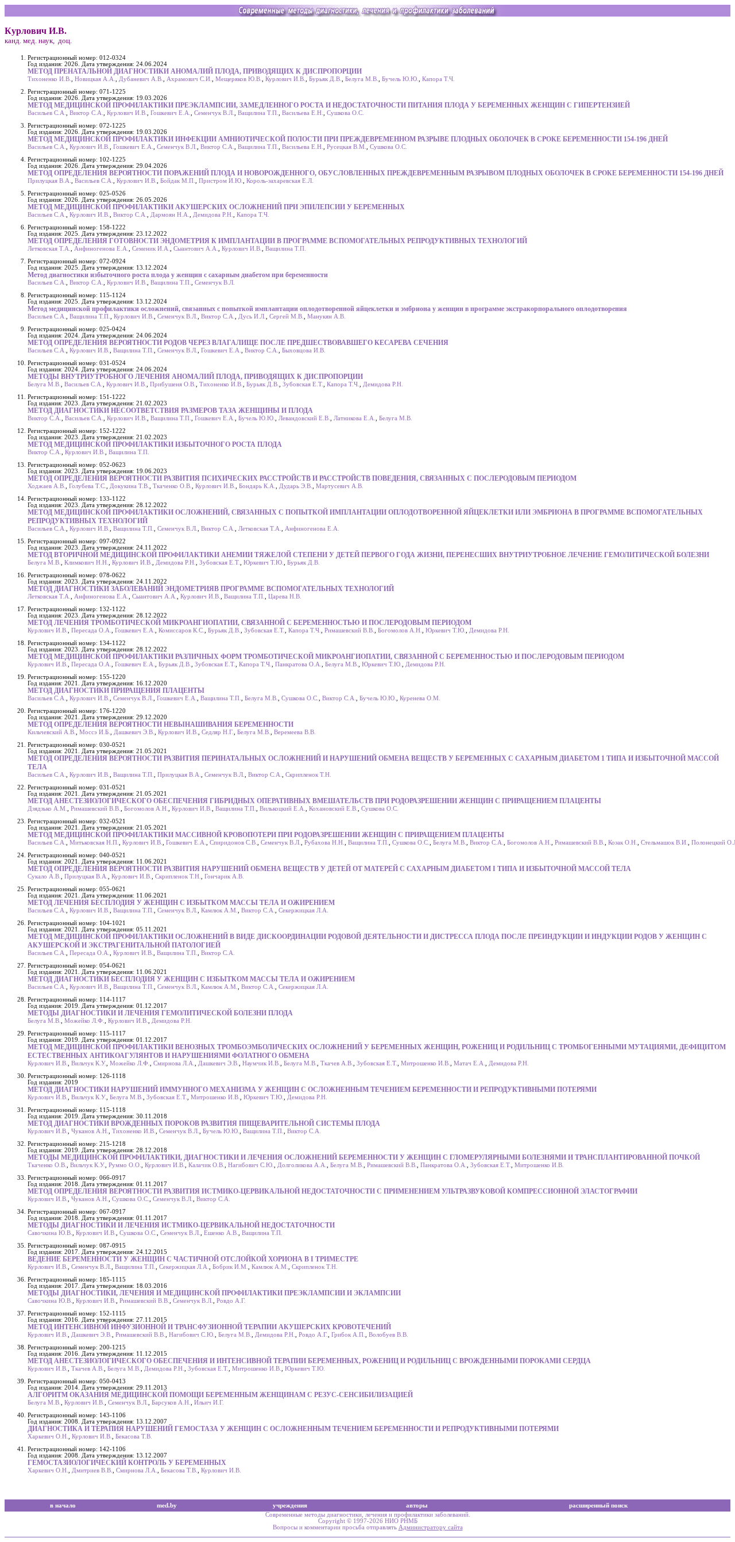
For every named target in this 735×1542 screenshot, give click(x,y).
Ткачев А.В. (336, 1063)
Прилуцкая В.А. (49, 181)
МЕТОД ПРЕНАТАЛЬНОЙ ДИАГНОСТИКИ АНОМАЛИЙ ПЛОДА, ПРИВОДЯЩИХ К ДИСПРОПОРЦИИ (195, 71)
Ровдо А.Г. (231, 1301)
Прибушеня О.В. (173, 384)
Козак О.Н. (622, 842)
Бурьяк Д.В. (325, 79)
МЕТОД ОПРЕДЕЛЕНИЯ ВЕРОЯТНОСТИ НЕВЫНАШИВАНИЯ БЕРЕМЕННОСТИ (160, 724)
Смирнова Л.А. (174, 1063)
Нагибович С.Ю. (251, 1165)
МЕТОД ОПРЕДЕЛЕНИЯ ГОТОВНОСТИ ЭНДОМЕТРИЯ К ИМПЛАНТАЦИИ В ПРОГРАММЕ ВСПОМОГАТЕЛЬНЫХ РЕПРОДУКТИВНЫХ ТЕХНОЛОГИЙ (277, 241)
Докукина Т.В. (129, 486)
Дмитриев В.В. (92, 1470)
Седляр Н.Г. (218, 732)
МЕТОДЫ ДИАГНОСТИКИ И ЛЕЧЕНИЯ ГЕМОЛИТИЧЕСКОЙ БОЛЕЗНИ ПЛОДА (160, 1013)
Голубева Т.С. (87, 486)
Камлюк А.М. (219, 910)
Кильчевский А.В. (52, 732)
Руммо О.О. (125, 1165)
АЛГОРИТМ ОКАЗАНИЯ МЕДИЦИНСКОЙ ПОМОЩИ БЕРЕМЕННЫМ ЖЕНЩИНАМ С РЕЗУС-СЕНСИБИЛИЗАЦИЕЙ (220, 1395)
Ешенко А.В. (221, 1233)
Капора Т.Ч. (438, 79)
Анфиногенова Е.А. (101, 249)
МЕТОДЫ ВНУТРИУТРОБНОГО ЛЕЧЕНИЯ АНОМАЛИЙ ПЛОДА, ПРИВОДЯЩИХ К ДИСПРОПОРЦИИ (195, 377)
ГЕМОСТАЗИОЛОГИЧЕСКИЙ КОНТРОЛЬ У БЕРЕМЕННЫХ (127, 1463)
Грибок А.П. (348, 1335)
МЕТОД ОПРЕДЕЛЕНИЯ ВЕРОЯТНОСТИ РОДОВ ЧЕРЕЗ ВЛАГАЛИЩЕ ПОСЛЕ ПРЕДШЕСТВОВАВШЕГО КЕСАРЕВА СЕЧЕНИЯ (238, 343)
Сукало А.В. (44, 876)
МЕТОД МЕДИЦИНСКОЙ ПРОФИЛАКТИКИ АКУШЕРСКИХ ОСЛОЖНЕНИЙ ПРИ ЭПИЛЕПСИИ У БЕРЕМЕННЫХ (216, 207)
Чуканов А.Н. (90, 1131)
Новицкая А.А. (95, 79)
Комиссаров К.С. (181, 630)
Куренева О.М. (420, 698)
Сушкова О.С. (345, 113)
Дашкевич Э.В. (134, 732)
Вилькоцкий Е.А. (282, 808)
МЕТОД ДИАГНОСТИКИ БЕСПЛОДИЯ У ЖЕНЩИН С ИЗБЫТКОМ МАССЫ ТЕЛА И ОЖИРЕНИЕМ (191, 979)
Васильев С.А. (47, 113)
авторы (417, 1505)
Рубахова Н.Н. (324, 842)
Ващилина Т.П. (258, 113)
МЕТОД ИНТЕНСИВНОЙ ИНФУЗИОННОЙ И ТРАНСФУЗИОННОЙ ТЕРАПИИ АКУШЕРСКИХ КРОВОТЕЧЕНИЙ (209, 1327)
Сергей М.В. (286, 316)
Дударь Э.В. (295, 486)
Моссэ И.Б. (94, 732)
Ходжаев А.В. (46, 486)
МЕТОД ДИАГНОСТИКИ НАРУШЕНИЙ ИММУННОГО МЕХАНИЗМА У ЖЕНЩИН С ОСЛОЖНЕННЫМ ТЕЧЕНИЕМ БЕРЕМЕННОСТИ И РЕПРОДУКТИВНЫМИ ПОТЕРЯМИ (312, 1089)
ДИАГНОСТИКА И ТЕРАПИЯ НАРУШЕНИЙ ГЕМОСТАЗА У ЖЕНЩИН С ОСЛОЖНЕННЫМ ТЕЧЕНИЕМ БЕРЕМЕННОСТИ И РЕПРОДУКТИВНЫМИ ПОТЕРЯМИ (293, 1429)
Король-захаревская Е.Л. (280, 181)
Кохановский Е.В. (333, 808)
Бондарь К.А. (257, 486)
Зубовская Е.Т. (303, 384)
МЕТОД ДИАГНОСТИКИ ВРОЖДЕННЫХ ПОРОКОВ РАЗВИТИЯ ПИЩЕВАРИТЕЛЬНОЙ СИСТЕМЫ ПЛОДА (204, 1123)
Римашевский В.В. (349, 630)
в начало (63, 1505)
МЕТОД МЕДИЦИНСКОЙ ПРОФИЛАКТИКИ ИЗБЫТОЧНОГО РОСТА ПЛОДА (155, 444)
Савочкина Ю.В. (50, 1233)
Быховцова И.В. (304, 350)
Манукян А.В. (326, 316)
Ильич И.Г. (209, 1402)
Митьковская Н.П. (94, 842)
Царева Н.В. (284, 596)
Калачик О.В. (206, 1165)
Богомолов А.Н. (400, 630)
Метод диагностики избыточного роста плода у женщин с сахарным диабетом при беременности (178, 275)
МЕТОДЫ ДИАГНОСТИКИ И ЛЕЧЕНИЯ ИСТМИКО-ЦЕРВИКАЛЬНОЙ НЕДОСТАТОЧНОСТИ (181, 1225)
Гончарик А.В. (224, 876)
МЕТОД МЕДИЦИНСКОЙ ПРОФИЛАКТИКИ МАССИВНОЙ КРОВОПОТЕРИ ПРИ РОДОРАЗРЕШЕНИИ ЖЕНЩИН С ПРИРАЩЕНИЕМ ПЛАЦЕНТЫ (266, 835)
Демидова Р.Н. (213, 215)
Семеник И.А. (151, 249)
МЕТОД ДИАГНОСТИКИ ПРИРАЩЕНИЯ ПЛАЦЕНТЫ (116, 690)
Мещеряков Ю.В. (238, 79)
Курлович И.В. (285, 79)
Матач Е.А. (469, 1063)
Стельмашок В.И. (664, 842)
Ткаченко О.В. (172, 486)
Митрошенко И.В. (425, 1063)
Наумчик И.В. (261, 1063)
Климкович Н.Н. (86, 562)
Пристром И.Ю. (221, 181)
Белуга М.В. (361, 79)
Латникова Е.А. (355, 418)
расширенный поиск (598, 1505)
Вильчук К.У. (88, 1063)
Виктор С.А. (86, 113)
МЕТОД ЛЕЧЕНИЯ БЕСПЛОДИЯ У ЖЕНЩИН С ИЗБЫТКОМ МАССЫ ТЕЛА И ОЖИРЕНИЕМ (181, 903)
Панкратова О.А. (298, 664)
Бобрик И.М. (230, 1267)
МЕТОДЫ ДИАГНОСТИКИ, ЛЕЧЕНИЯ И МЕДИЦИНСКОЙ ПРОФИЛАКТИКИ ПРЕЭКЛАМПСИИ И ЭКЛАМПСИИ (214, 1293)
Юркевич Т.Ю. (263, 562)
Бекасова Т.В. (133, 1436)
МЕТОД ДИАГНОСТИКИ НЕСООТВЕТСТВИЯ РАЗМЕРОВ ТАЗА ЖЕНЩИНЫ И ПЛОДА (170, 410)
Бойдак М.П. (177, 181)
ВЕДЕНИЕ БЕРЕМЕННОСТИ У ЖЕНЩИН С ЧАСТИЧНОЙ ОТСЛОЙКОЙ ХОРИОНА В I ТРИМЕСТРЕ (193, 1259)
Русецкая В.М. (346, 147)
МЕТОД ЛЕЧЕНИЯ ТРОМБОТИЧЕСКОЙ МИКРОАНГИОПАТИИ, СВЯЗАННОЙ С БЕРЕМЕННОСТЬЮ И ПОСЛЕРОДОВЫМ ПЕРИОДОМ (249, 623)
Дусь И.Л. (252, 316)
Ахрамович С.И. (189, 79)
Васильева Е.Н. (302, 113)
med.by (167, 1505)
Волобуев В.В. (388, 1335)
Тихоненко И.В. (49, 79)
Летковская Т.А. (49, 249)
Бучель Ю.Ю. (400, 79)
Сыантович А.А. (195, 249)
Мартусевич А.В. (339, 486)
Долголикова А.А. (302, 1165)
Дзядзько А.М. (47, 808)
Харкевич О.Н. (48, 1436)
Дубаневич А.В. (141, 79)
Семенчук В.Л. (214, 113)
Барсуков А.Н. (171, 1402)
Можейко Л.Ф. (84, 1021)
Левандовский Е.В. (304, 418)
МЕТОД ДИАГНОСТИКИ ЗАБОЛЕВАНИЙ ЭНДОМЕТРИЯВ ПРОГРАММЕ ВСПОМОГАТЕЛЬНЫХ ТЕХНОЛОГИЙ (211, 589)
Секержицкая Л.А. (303, 910)
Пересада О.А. (91, 630)
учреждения (290, 1505)
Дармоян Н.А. (169, 215)
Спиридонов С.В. (233, 842)
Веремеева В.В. (295, 732)
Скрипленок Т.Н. (308, 775)
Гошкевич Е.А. (170, 113)
